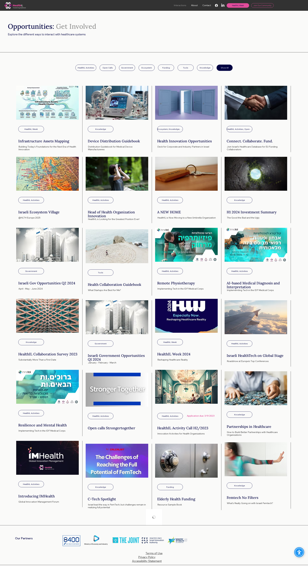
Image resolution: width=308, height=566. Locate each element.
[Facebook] (216, 5)
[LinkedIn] (223, 5)
